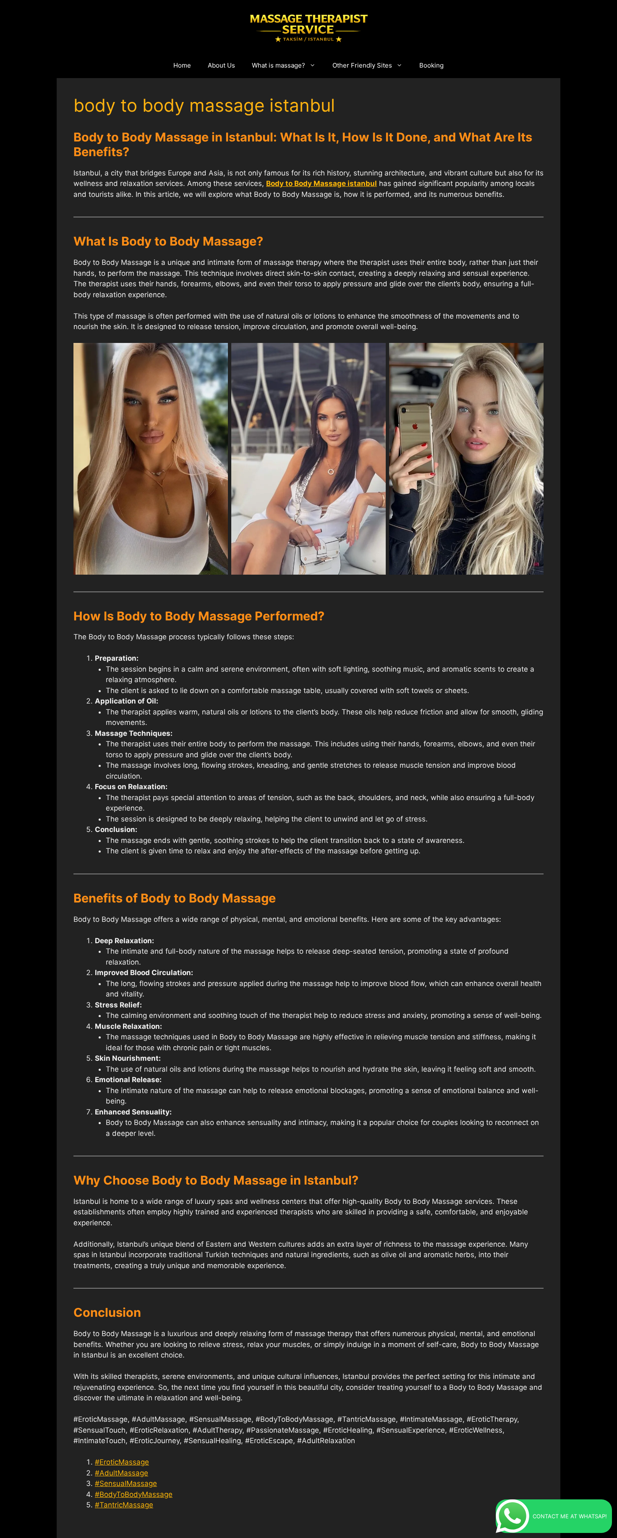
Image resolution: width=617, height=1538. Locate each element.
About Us (221, 65)
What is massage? (278, 65)
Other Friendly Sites (362, 65)
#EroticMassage (122, 1462)
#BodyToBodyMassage (134, 1494)
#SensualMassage (126, 1483)
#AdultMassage (121, 1473)
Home (182, 65)
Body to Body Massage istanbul (321, 183)
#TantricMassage (124, 1505)
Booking (431, 65)
